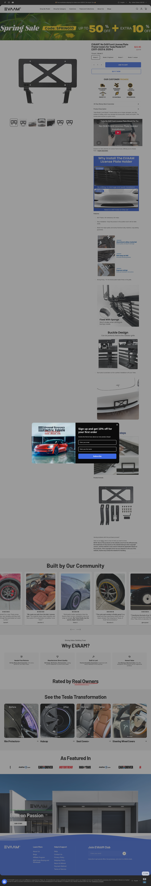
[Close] (117, 425)
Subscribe (97, 456)
